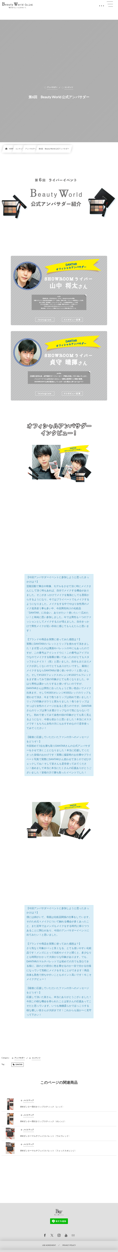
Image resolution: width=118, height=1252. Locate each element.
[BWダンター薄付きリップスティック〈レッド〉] (10, 1104)
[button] (110, 4)
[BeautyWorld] (17, 4)
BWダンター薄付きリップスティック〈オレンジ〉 (43, 1121)
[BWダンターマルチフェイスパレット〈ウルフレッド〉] (10, 1133)
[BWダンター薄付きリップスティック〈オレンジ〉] (10, 1119)
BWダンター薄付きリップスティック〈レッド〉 (42, 1106)
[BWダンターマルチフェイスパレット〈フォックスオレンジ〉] (10, 1148)
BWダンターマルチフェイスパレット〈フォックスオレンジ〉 (48, 1150)
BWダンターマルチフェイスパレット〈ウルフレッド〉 (45, 1136)
